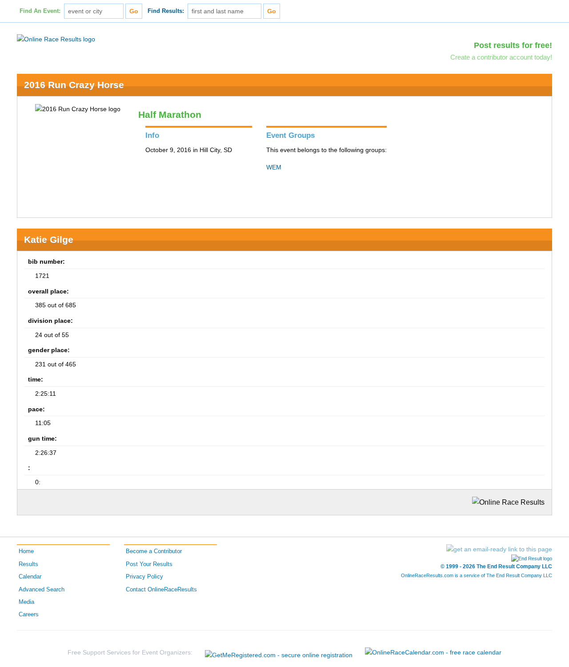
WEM (273, 167)
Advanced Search (41, 590)
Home (26, 551)
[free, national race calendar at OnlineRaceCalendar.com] (433, 652)
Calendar (30, 577)
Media (26, 602)
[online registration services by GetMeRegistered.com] (279, 652)
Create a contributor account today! (501, 57)
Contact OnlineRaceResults (161, 590)
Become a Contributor (154, 551)
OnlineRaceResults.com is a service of (476, 575)
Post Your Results (149, 564)
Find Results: (166, 11)
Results (28, 564)
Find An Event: (40, 11)
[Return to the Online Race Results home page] (56, 38)
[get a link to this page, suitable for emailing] (499, 549)
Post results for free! (513, 45)
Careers (29, 614)
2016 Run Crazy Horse (74, 85)
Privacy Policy (144, 577)
